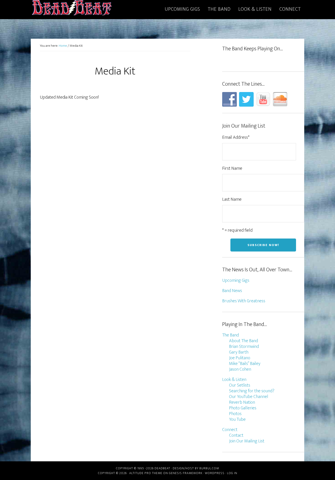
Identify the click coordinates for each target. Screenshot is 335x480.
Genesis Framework (185, 473)
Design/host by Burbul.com (196, 468)
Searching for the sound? (251, 391)
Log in (232, 473)
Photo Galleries (242, 408)
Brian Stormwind (244, 346)
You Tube (237, 419)
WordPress (214, 473)
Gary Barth (238, 352)
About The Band (243, 341)
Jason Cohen (240, 369)
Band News (232, 291)
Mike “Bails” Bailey (244, 363)
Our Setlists (239, 385)
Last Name (232, 199)
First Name (232, 168)
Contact (236, 435)
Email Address (236, 137)
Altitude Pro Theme (145, 473)
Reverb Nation (242, 402)
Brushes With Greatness (243, 301)
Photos (235, 414)
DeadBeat (72, 8)
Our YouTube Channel (248, 396)
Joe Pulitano (239, 358)
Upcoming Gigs (235, 280)
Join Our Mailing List (246, 441)
